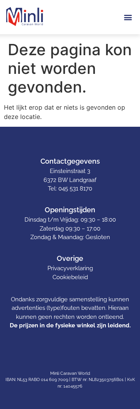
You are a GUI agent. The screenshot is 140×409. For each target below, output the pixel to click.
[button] (127, 16)
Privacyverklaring (70, 268)
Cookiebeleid (70, 277)
